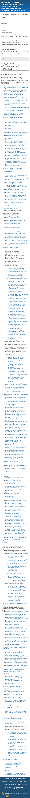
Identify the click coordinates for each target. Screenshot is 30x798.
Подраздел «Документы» (10, 208)
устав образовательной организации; (14, 216)
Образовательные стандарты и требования (11, 53)
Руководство (4, 30)
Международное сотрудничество (9, 49)
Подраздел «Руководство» (10, 461)
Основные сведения (6, 19)
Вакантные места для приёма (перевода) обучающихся (14, 44)
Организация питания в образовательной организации (14, 51)
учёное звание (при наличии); (12, 493)
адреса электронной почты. (12, 471)
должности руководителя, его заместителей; (16, 468)
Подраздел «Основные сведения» (13, 117)
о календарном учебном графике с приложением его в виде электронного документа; (17, 360)
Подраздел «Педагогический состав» (13, 474)
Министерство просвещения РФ (16, 795)
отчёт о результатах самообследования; (15, 231)
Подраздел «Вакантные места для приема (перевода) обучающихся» (13, 670)
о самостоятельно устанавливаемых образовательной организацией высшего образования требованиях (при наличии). (15, 773)
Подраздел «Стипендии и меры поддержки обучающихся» (12, 687)
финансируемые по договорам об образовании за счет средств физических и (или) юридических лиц (15, 682)
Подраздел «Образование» (10, 247)
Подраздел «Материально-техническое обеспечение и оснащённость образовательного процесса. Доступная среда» (14, 540)
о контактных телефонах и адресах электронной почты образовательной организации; (14, 137)
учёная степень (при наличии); (12, 492)
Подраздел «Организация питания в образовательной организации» (13, 717)
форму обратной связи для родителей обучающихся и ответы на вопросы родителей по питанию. (17, 754)
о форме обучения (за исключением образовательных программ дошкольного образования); (17, 276)
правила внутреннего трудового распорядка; (16, 220)
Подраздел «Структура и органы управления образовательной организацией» (12, 170)
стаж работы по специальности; (13, 507)
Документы (4, 25)
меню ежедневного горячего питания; (17, 732)
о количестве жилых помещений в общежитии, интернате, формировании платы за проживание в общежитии (17, 579)
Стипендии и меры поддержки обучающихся (12, 46)
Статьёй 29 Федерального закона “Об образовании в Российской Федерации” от (16, 87)
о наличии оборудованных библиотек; (17, 561)
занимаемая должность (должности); (14, 480)
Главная (3, 17)
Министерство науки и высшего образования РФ (16, 793)
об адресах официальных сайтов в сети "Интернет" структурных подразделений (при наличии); (16, 187)
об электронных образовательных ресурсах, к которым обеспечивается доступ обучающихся (17, 575)
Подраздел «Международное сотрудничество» (11, 706)
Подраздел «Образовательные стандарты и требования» (11, 758)
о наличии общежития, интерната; (13, 697)
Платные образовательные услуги (9, 40)
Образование (4, 28)
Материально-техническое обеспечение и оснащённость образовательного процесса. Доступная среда (14, 36)
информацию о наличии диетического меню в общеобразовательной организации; (17, 735)
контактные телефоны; (10, 469)
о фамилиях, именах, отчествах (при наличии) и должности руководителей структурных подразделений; (16, 179)
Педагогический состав (6, 32)
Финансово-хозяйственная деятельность (11, 42)
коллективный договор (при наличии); (14, 221)
